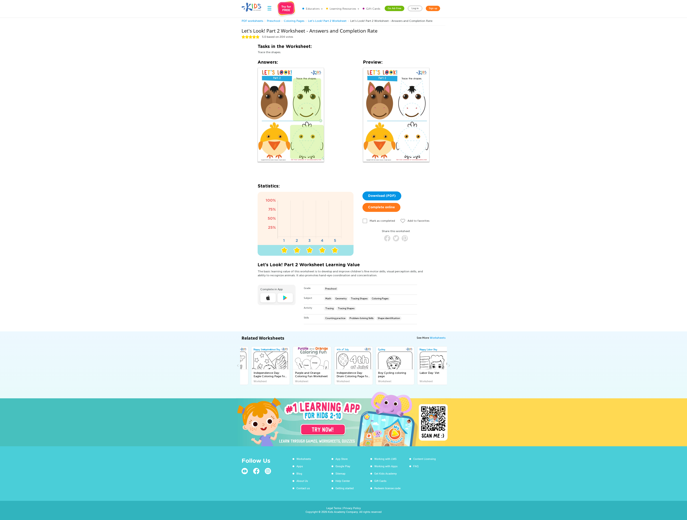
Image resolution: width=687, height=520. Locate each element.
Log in (415, 8)
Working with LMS (385, 459)
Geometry (341, 298)
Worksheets (437, 337)
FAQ (415, 466)
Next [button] (448, 365)
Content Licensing (424, 459)
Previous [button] (238, 365)
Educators (312, 8)
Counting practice (335, 318)
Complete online (381, 207)
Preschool (273, 21)
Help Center (342, 481)
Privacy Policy (352, 508)
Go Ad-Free (394, 8)
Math (328, 298)
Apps (299, 466)
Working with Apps (386, 466)
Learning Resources (342, 8)
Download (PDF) (382, 196)
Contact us (303, 488)
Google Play (342, 466)
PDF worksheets (252, 21)
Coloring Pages (294, 21)
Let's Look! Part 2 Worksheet (327, 21)
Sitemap (340, 473)
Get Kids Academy (385, 473)
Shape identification (389, 318)
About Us (302, 481)
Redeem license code (387, 488)
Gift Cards (372, 8)
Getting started (344, 488)
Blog (299, 473)
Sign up (433, 8)
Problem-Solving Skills (362, 318)
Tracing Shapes (359, 298)
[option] (261, 365)
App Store (341, 459)
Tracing (329, 308)
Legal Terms (333, 508)
